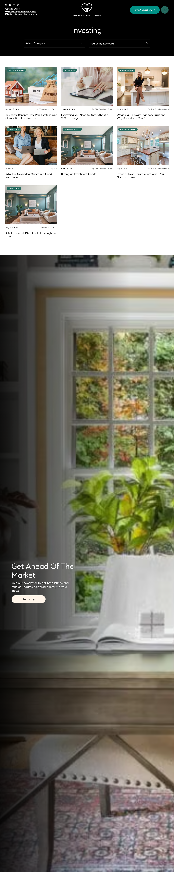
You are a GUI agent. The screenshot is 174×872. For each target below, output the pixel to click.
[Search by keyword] (147, 43)
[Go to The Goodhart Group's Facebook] (14, 4)
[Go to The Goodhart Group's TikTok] (18, 4)
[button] (145, 10)
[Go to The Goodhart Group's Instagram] (6, 4)
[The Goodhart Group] (87, 9)
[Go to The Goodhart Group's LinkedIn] (10, 4)
